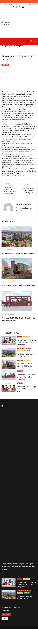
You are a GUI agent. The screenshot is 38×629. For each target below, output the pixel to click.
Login (4, 618)
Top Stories (26, 336)
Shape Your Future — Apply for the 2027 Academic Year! (26, 389)
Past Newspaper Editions (11, 608)
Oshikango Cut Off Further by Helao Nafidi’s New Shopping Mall (26, 377)
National (6, 64)
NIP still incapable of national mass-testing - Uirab (28, 190)
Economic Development (24, 348)
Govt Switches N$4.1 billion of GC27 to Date (18, 286)
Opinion (20, 383)
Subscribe (6, 614)
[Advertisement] (27, 22)
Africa (19, 336)
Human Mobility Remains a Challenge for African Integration (26, 342)
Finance (20, 350)
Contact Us (5, 610)
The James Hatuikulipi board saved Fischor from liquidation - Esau (10, 191)
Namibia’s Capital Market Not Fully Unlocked (18, 254)
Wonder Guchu (24, 204)
